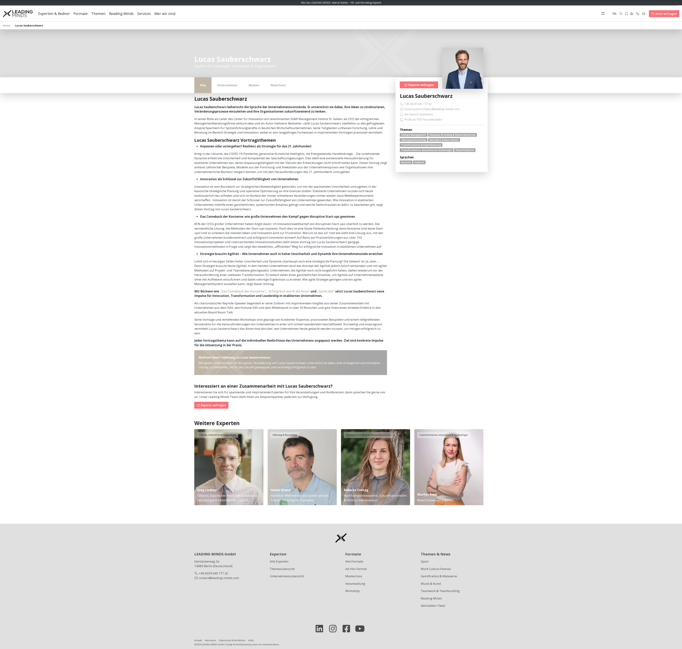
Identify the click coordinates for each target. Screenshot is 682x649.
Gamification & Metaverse (439, 576)
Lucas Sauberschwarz (426, 96)
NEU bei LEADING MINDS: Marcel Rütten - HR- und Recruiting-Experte (341, 2)
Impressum (210, 640)
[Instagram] (334, 628)
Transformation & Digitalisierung (421, 144)
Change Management (413, 134)
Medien (254, 85)
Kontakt (198, 640)
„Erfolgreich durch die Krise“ (288, 291)
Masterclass (353, 576)
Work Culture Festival (436, 569)
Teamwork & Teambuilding (440, 591)
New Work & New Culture (444, 140)
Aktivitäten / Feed (433, 606)
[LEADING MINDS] (18, 13)
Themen (98, 13)
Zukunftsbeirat (465, 150)
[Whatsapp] (632, 13)
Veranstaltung (355, 584)
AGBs (251, 640)
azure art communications (266, 644)
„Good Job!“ (326, 291)
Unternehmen (227, 85)
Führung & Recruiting (413, 140)
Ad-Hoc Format (356, 569)
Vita (203, 85)
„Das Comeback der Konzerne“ (243, 291)
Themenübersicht (282, 569)
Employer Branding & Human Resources (452, 134)
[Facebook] (347, 628)
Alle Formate (354, 561)
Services (144, 13)
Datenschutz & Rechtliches (232, 640)
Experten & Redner (54, 13)
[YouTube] (361, 628)
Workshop (352, 591)
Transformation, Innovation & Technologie (426, 150)
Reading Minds (121, 13)
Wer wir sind (164, 13)
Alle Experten (279, 561)
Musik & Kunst (431, 584)
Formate (81, 13)
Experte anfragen (421, 85)
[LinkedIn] (321, 628)
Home (6, 25)
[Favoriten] (626, 13)
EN (614, 14)
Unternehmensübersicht (287, 576)
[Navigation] (604, 13)
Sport (424, 561)
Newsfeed (278, 85)
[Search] (621, 13)
